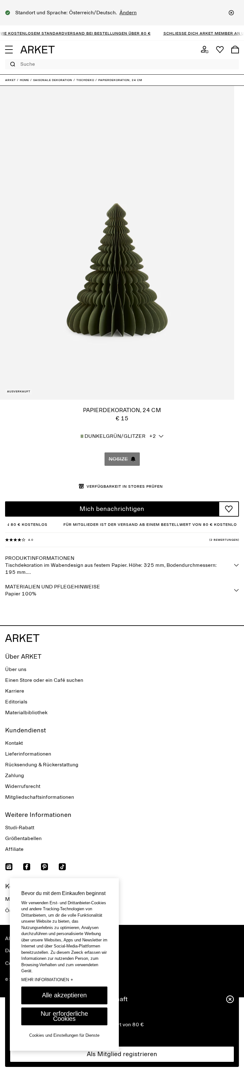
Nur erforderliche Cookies (64, 1016)
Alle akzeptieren (64, 995)
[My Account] (204, 49)
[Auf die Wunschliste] (228, 509)
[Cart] (235, 49)
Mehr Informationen (47, 979)
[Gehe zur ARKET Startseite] (37, 49)
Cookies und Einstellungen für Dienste (64, 1035)
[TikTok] (62, 867)
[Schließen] (231, 12)
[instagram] (9, 867)
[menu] (9, 49)
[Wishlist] (220, 49)
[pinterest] (44, 867)
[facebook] (26, 867)
